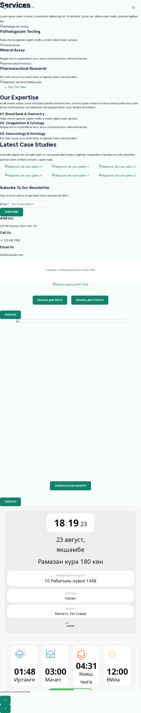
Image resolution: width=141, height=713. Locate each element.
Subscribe (12, 212)
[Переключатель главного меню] (133, 7)
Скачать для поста (50, 300)
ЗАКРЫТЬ (10, 314)
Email (4, 204)
